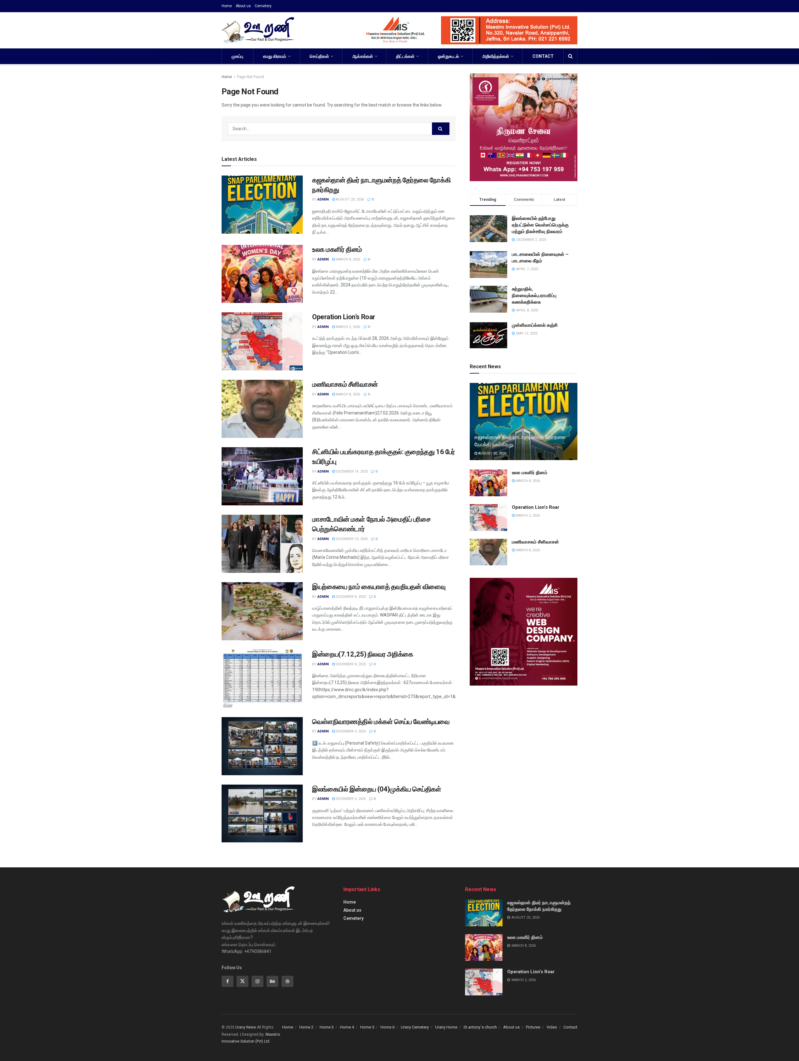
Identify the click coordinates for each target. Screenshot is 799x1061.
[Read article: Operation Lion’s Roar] (262, 341)
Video (552, 1027)
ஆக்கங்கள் (362, 56)
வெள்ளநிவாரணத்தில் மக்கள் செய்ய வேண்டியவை (381, 722)
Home (227, 6)
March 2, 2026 (347, 327)
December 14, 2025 (351, 471)
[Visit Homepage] (258, 30)
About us (243, 6)
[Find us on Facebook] (227, 981)
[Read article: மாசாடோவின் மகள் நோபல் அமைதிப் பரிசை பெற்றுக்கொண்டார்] (262, 544)
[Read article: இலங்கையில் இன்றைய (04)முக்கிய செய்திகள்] (262, 814)
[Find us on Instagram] (257, 981)
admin (323, 199)
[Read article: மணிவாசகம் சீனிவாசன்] (262, 409)
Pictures (533, 1027)
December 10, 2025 (351, 539)
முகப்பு (237, 56)
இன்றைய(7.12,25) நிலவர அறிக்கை (362, 654)
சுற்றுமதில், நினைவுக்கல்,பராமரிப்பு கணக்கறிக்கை (534, 295)
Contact (543, 56)
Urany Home (446, 1027)
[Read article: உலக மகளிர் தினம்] (262, 274)
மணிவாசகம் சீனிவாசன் (345, 384)
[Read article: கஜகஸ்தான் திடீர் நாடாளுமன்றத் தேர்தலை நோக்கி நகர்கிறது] (262, 205)
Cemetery (263, 6)
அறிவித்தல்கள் (495, 56)
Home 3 (327, 1027)
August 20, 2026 (349, 199)
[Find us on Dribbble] (287, 981)
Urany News (245, 1027)
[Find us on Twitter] (242, 981)
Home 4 (347, 1027)
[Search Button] (570, 56)
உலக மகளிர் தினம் (337, 249)
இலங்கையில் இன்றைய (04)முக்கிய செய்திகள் (376, 789)
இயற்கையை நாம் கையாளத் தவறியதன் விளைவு (378, 587)
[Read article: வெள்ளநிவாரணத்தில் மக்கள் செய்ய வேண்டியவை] (262, 746)
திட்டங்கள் (405, 56)
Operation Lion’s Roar (343, 317)
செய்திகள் (319, 56)
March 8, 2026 (347, 259)
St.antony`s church (480, 1027)
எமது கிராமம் (274, 56)
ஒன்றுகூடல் (448, 56)
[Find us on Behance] (272, 981)
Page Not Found (250, 77)
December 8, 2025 (350, 597)
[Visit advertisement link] (463, 30)
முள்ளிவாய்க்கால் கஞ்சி (535, 325)
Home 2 (306, 1027)
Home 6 (387, 1027)
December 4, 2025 (350, 731)
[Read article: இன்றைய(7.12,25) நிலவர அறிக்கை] (262, 679)
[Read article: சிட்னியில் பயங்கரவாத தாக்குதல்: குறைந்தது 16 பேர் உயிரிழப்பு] (262, 476)
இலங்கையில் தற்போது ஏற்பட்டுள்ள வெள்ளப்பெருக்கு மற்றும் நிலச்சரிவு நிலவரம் (540, 225)
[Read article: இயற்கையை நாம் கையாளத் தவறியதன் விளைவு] (262, 611)
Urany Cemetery (415, 1027)
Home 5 (367, 1027)
